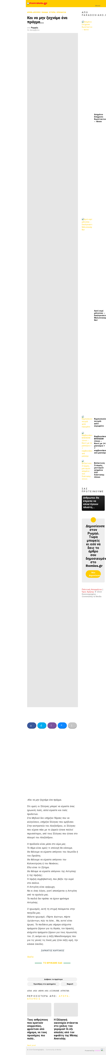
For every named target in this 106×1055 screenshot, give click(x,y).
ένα (30, 991)
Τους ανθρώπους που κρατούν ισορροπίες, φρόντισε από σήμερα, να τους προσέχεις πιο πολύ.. (37, 1029)
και (35, 991)
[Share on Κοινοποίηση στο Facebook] (31, 725)
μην (41, 991)
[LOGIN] (103, 3)
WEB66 (97, 1050)
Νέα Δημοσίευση (95, 574)
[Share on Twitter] (42, 725)
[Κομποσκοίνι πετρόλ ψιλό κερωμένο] (87, 422)
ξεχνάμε (55, 991)
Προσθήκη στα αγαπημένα (44, 984)
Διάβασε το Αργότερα (53, 979)
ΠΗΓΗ (30, 957)
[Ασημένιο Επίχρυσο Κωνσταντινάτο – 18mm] (87, 118)
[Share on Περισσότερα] (72, 725)
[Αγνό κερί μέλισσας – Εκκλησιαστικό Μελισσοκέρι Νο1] (87, 315)
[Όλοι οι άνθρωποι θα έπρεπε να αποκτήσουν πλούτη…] (93, 503)
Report (70, 984)
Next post (31, 1045)
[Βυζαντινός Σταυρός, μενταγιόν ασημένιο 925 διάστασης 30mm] (87, 470)
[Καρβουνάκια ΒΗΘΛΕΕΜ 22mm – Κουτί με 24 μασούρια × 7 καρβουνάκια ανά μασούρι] (87, 444)
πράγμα (65, 991)
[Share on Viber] (52, 725)
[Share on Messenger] (62, 725)
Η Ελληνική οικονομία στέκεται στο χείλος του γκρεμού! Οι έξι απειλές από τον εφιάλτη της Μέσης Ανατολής (66, 1029)
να (47, 991)
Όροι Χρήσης (88, 592)
